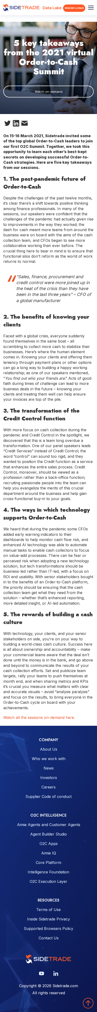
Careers (48, 787)
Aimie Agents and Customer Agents (48, 824)
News (49, 768)
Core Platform (48, 862)
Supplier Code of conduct (48, 796)
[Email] (24, 124)
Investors (48, 777)
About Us (48, 749)
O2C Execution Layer (48, 881)
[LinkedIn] (16, 124)
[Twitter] (7, 124)
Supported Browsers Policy (48, 928)
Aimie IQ (48, 853)
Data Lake (52, 7)
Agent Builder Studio (48, 834)
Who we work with (48, 758)
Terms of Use (48, 909)
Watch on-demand (48, 91)
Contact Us (49, 938)
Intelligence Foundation (48, 872)
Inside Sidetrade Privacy (48, 919)
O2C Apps (49, 843)
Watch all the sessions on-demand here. (39, 717)
